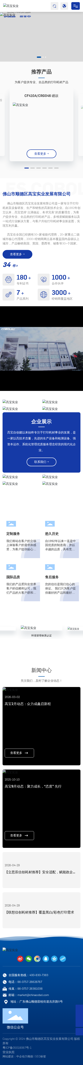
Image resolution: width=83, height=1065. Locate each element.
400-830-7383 (38, 975)
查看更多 (16, 753)
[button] (39, 57)
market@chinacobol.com (33, 995)
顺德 (30, 1056)
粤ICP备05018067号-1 (17, 1048)
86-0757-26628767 (29, 982)
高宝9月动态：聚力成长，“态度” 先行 (33, 786)
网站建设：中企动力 (15, 1056)
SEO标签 (40, 1056)
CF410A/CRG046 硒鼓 (41, 96)
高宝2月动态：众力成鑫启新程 (28, 704)
